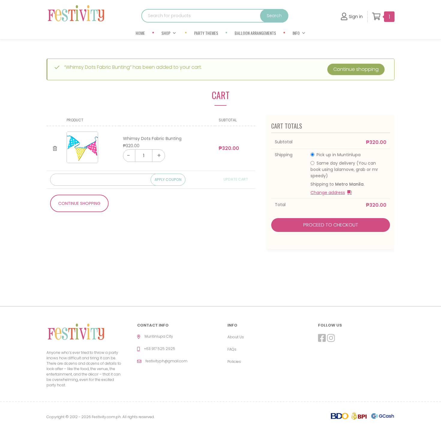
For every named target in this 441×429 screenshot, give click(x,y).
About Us (235, 336)
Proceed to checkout (330, 224)
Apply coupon (168, 179)
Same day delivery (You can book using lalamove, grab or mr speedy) (344, 169)
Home (140, 33)
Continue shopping (356, 69)
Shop (165, 33)
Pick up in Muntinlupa (338, 155)
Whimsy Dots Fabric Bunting (152, 138)
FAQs (231, 349)
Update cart (236, 179)
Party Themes (206, 33)
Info (296, 33)
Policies (234, 361)
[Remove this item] (54, 148)
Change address (327, 193)
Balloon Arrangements (255, 33)
